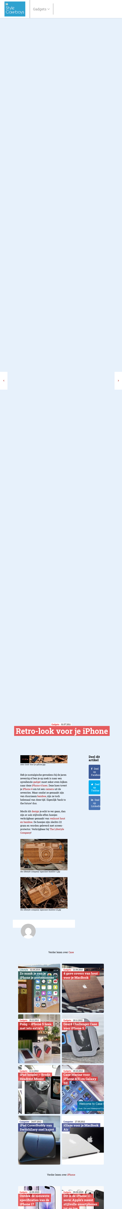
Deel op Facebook (95, 771)
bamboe (41, 796)
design (35, 811)
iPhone (71, 1174)
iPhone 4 (27, 789)
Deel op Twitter (95, 787)
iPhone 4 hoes (39, 785)
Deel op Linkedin (95, 803)
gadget (37, 781)
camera (50, 789)
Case (71, 952)
